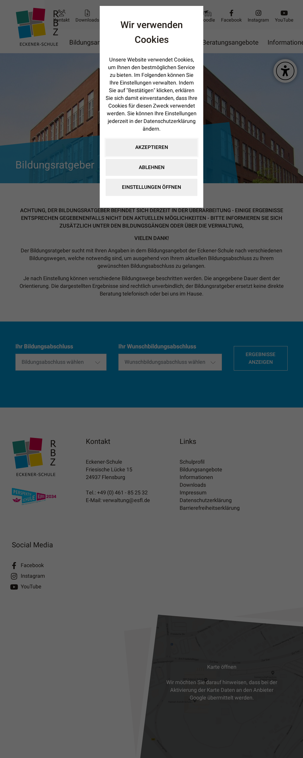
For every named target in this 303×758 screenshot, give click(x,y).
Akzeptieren (151, 147)
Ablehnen (152, 167)
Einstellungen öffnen (151, 187)
